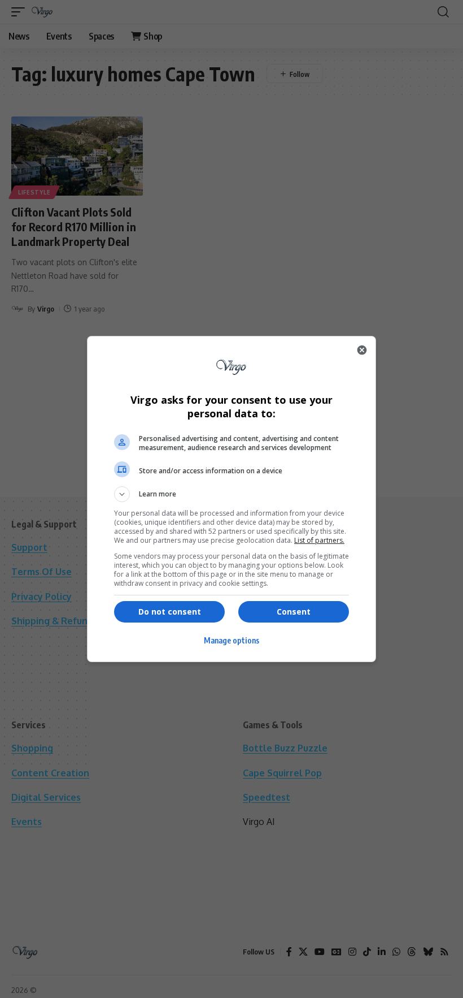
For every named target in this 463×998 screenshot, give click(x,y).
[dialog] (231, 499)
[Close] (362, 350)
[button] (231, 494)
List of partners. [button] (319, 540)
